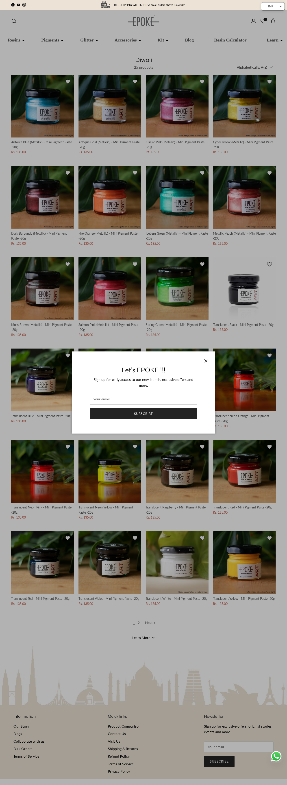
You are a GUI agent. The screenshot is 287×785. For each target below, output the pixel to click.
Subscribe (143, 414)
